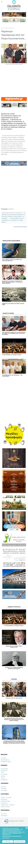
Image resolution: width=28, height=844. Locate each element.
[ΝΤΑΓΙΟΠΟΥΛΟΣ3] (14, 99)
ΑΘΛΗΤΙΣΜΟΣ (4, 803)
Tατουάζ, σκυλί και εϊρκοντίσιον (14, 698)
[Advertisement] (14, 81)
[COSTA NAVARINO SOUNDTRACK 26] (14, 482)
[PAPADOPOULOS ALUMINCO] (14, 105)
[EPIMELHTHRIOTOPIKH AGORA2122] (14, 164)
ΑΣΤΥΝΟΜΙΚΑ (4, 774)
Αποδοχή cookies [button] (19, 841)
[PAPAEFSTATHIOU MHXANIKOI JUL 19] (14, 579)
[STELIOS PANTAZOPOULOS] (14, 558)
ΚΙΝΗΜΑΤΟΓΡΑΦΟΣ (5, 801)
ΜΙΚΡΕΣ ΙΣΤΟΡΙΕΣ (5, 806)
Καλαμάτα (11, 209)
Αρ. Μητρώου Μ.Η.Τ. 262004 (16, 821)
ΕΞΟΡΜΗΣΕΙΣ (4, 779)
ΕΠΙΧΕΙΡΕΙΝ (4, 788)
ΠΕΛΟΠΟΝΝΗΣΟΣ (5, 760)
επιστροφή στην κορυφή (20, 226)
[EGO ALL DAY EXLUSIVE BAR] (14, 15)
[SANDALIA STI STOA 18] (14, 458)
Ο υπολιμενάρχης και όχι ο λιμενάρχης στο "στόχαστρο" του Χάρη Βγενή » (13, 220)
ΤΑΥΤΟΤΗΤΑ (4, 813)
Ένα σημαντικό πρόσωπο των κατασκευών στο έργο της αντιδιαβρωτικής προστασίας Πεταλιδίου (14, 333)
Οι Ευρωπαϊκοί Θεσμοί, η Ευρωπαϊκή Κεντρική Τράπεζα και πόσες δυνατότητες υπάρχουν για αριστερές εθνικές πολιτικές (14, 742)
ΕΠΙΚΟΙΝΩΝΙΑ (4, 815)
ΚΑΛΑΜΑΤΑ (3, 758)
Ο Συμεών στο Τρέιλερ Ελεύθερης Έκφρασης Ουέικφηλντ (14, 668)
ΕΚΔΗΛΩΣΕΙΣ (4, 799)
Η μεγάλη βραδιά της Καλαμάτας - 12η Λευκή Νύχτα (12, 375)
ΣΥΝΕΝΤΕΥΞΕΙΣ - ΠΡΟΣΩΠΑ (7, 805)
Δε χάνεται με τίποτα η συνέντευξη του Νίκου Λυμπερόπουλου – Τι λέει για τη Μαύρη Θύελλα (12, 282)
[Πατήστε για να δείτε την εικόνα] (14, 53)
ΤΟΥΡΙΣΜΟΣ (4, 790)
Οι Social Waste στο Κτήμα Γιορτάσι (11, 354)
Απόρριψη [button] (7, 841)
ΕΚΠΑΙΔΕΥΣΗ (4, 770)
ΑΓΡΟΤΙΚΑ (3, 786)
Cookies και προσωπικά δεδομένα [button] (11, 836)
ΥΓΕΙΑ (2, 772)
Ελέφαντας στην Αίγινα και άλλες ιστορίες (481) (13, 304)
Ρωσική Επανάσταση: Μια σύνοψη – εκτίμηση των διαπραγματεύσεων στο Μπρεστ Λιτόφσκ (14, 719)
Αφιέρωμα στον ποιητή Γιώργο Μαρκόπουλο (14, 646)
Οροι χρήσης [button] (5, 838)
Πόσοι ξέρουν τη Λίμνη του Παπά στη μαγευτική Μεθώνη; (12, 260)
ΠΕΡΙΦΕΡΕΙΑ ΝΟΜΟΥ (6, 761)
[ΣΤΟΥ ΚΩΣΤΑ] (14, 503)
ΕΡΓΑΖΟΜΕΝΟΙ (4, 769)
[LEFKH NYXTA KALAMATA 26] (14, 435)
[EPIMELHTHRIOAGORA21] (14, 595)
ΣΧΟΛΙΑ (3, 778)
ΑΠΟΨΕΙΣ (3, 776)
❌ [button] (27, 828)
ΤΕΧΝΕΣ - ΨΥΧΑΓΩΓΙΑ (6, 797)
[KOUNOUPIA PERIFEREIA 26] (14, 522)
